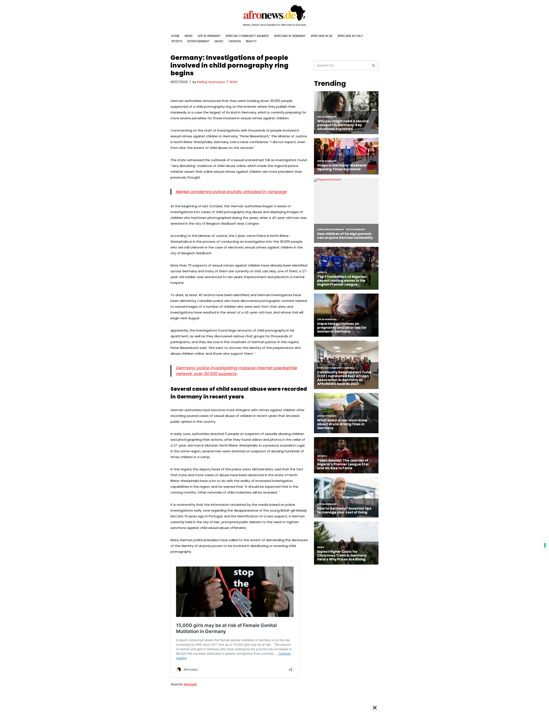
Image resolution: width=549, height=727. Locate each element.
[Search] (374, 65)
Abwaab (190, 684)
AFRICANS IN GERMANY (290, 36)
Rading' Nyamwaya (211, 82)
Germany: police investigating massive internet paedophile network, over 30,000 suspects (236, 371)
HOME (175, 36)
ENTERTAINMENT (198, 41)
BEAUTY (251, 41)
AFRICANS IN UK (321, 36)
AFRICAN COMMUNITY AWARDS (247, 36)
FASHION (235, 41)
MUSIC (219, 41)
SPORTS (176, 41)
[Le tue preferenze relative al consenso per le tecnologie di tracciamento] (545, 545)
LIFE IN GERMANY (209, 36)
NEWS (189, 36)
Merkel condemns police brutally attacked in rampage (231, 192)
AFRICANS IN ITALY (350, 36)
